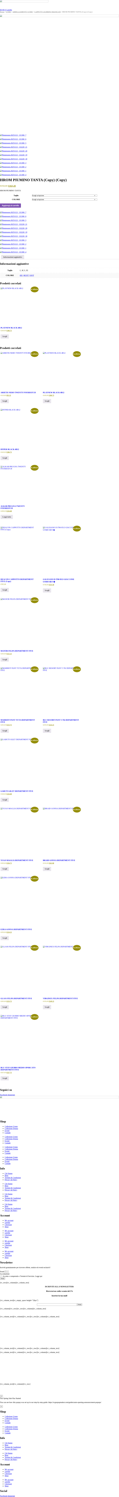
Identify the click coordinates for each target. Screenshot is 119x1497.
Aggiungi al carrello (10, 205)
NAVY (31, 275)
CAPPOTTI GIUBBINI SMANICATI (47, 12)
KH (21, 275)
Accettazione (5, 1274)
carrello (7, 1223)
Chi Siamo (8, 1173)
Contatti (7, 1133)
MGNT (25, 275)
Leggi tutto (6, 517)
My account (9, 1220)
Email (2, 1272)
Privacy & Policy (11, 1180)
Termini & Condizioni (13, 1178)
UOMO (8, 12)
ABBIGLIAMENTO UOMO (23, 12)
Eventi (7, 1131)
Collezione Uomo (11, 1126)
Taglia (16, 195)
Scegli (4, 336)
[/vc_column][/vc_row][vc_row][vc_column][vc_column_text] (37, 1333)
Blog (6, 1176)
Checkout (8, 1225)
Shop (6, 1227)
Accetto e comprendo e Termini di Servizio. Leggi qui (22, 1276)
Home (2, 12)
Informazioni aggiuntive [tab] (12, 257)
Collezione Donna (11, 1129)
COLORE (16, 199)
